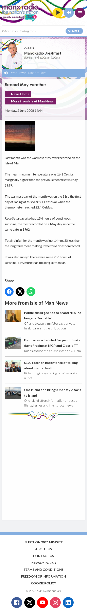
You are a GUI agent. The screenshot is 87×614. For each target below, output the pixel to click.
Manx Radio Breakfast (42, 53)
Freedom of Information (43, 576)
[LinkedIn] (68, 602)
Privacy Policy (43, 562)
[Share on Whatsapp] (31, 291)
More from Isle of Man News (32, 101)
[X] (29, 602)
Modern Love (37, 72)
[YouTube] (42, 602)
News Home (20, 94)
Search (74, 31)
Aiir (59, 591)
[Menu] (80, 13)
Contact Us (43, 556)
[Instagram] (55, 602)
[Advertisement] (43, 468)
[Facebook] (16, 602)
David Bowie (18, 72)
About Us (43, 549)
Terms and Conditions (43, 569)
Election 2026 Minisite (43, 542)
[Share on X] (20, 291)
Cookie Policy (43, 583)
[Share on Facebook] (9, 291)
